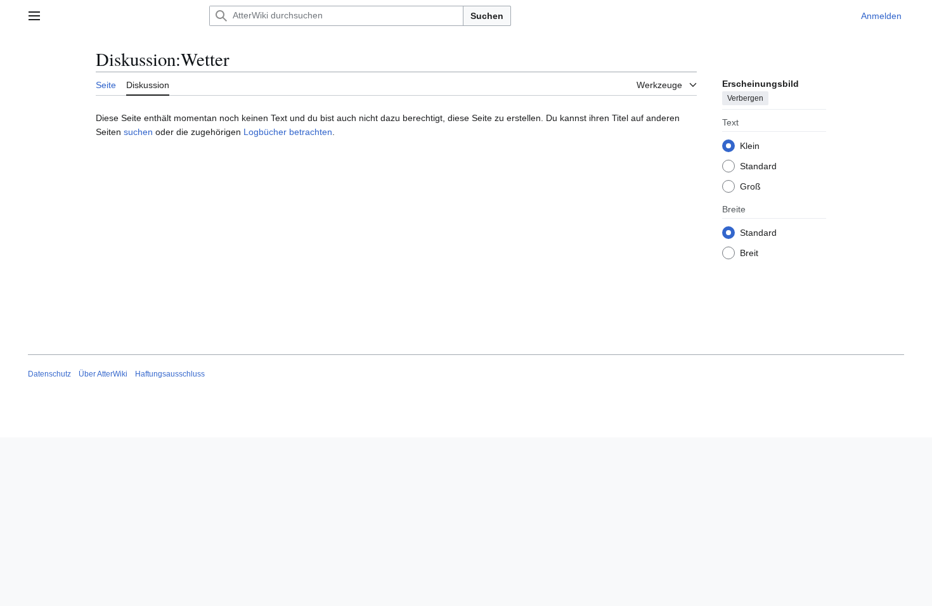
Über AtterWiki (103, 374)
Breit (749, 253)
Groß (750, 186)
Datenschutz (49, 374)
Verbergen (745, 98)
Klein (750, 146)
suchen (138, 132)
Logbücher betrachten (287, 132)
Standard (758, 166)
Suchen (486, 16)
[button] (34, 16)
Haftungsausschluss (170, 374)
